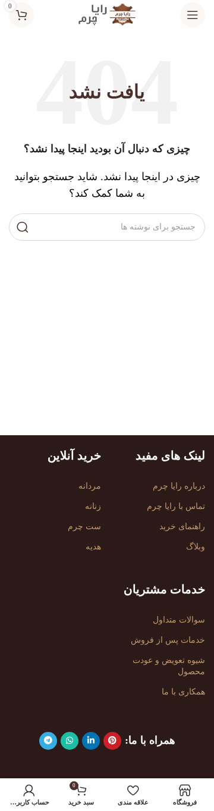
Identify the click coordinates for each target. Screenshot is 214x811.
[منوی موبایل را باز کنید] (192, 15)
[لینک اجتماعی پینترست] (112, 741)
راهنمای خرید (182, 526)
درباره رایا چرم (179, 486)
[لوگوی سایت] (107, 14)
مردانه (89, 486)
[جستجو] (22, 227)
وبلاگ (195, 546)
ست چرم (84, 526)
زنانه (93, 506)
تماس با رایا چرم (176, 506)
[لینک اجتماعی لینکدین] (91, 741)
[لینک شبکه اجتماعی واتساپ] (69, 741)
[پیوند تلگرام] (48, 741)
